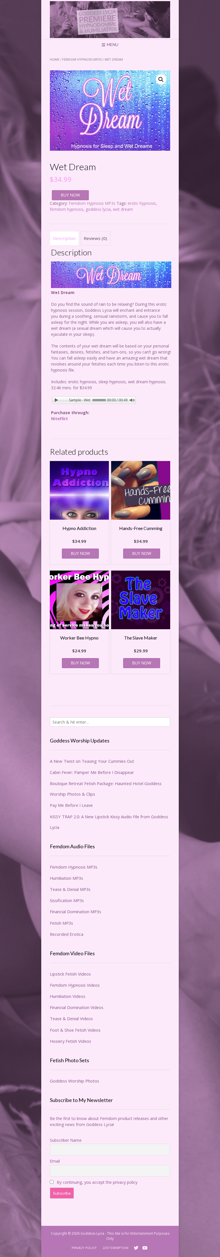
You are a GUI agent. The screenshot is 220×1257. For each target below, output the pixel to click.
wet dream (123, 209)
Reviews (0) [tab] (95, 238)
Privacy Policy (84, 1248)
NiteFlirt (59, 418)
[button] (161, 79)
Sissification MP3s (67, 900)
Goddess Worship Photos (74, 1081)
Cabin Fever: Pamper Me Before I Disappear (92, 772)
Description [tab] (64, 238)
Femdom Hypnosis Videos (75, 985)
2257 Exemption (115, 1248)
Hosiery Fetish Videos (70, 1041)
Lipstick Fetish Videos (70, 974)
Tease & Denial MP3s (70, 889)
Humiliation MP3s (66, 878)
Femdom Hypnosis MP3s (82, 59)
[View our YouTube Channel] (145, 1248)
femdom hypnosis (66, 209)
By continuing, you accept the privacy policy (97, 1182)
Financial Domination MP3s (75, 911)
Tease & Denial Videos (71, 1018)
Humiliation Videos (67, 996)
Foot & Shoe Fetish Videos (75, 1030)
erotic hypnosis (142, 203)
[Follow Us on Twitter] (136, 1248)
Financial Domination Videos (76, 1007)
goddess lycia (98, 209)
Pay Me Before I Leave (71, 805)
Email (55, 1161)
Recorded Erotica (66, 934)
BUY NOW (70, 195)
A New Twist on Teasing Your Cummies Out (92, 761)
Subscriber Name (66, 1140)
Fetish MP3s (61, 923)
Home (54, 59)
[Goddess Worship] (110, 19)
